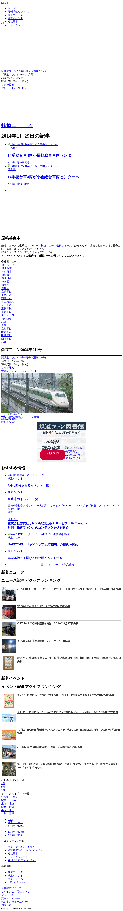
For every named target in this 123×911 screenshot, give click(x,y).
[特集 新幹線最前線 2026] (37, 412)
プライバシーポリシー (14, 895)
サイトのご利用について (15, 891)
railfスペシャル (16, 882)
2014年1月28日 (16, 831)
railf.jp (4, 2)
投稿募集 (13, 21)
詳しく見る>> (9, 422)
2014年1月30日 (16, 835)
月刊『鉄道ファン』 (19, 11)
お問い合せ (7, 905)
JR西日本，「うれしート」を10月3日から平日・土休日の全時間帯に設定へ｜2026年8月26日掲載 (69, 589)
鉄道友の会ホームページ (15, 901)
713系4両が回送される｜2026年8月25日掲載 (43, 606)
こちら (33, 252)
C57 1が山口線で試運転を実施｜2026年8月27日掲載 (47, 623)
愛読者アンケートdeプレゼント (19, 371)
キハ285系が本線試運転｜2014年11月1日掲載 (43, 641)
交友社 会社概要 (10, 898)
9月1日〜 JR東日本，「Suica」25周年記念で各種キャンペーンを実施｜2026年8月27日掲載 (67, 712)
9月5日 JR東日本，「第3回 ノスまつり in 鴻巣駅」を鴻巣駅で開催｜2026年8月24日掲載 (65, 695)
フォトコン (14, 25)
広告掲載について (11, 888)
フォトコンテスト (18, 857)
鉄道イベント (15, 18)
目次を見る (7, 367)
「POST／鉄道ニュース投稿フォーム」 (51, 245)
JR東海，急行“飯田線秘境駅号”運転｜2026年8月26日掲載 (49, 747)
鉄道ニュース (15, 15)
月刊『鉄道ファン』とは (22, 860)
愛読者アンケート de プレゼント (26, 850)
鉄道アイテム (15, 879)
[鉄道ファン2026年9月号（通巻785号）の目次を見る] (24, 71)
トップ (11, 8)
